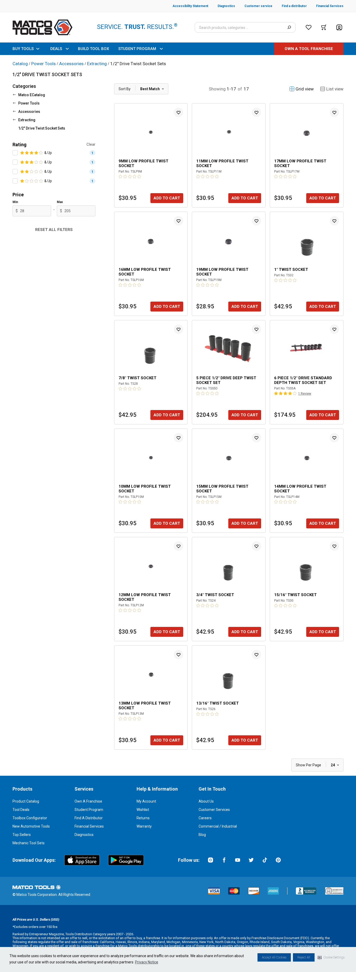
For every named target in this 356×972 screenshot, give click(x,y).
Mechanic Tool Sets (29, 843)
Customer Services (214, 810)
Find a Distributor (89, 818)
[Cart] (324, 27)
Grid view (305, 88)
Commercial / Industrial (218, 826)
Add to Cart (167, 198)
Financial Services (89, 826)
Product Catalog (26, 801)
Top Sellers (22, 835)
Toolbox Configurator (30, 818)
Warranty (144, 826)
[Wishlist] (308, 27)
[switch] (15, 152)
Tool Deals (21, 810)
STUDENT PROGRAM (137, 48)
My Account (146, 801)
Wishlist (143, 810)
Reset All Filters (54, 229)
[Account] (339, 27)
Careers (205, 818)
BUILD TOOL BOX (93, 48)
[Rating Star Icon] (22, 153)
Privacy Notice (146, 962)
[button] (331, 957)
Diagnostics (84, 835)
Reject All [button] (303, 957)
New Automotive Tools (31, 826)
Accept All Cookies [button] (274, 957)
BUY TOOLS (23, 48)
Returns (143, 818)
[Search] (289, 27)
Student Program (89, 810)
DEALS (56, 48)
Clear (91, 144)
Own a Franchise (88, 801)
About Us (206, 801)
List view (334, 88)
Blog (202, 835)
